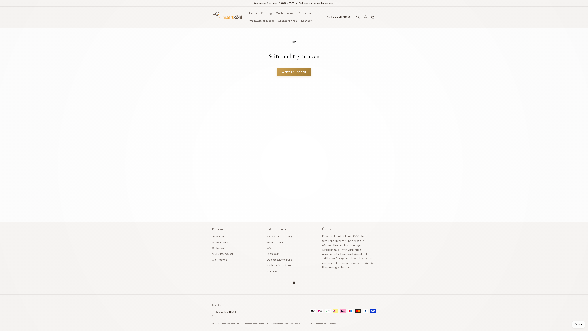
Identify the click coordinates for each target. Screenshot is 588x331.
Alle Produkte (219, 259)
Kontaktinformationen (279, 265)
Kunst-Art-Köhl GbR (230, 324)
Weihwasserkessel (222, 253)
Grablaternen (219, 236)
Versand (332, 324)
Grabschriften (220, 242)
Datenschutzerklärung (279, 259)
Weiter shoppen (294, 72)
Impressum (273, 253)
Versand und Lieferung (280, 236)
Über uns (272, 271)
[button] (358, 17)
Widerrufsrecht (275, 242)
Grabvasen (218, 248)
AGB (269, 248)
